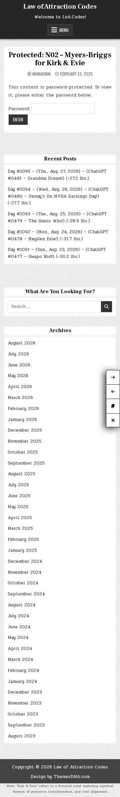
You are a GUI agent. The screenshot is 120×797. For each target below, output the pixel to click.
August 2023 (21, 736)
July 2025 (18, 485)
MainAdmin (41, 74)
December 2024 (25, 561)
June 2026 (19, 365)
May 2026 (18, 375)
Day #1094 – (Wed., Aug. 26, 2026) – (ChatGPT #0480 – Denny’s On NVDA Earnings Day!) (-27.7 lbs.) (58, 196)
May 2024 (18, 637)
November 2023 (24, 703)
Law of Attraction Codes (60, 6)
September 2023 (26, 725)
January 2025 (22, 550)
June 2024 (19, 627)
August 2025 (21, 474)
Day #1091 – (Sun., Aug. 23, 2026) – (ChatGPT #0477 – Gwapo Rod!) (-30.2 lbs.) (57, 253)
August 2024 (22, 605)
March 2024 (20, 659)
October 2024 (23, 583)
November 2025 (24, 441)
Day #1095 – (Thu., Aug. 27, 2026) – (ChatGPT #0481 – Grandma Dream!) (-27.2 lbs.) (57, 175)
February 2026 (23, 408)
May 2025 (18, 506)
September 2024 (26, 594)
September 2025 (26, 463)
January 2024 (22, 681)
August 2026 (21, 343)
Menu (64, 30)
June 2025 (19, 496)
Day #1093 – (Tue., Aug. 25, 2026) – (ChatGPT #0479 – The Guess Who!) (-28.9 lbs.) (57, 217)
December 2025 (25, 430)
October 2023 (23, 714)
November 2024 (25, 572)
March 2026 (20, 397)
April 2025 (20, 517)
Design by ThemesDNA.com (60, 776)
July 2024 (18, 616)
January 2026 (22, 419)
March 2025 (20, 528)
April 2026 (20, 386)
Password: (20, 108)
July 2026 (18, 354)
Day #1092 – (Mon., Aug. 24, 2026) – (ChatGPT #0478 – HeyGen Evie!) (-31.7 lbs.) (58, 235)
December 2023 (25, 692)
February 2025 (23, 539)
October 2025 (23, 452)
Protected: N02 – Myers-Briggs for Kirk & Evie (60, 59)
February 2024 (23, 670)
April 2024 (20, 648)
